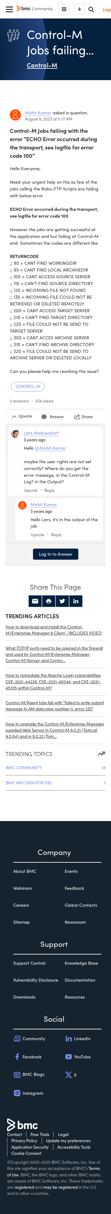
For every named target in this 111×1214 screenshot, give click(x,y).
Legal (63, 1134)
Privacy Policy (24, 1140)
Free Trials (40, 1134)
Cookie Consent (26, 1153)
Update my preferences (68, 1140)
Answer (57, 416)
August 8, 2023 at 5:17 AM (48, 119)
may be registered (60, 1187)
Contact (14, 1134)
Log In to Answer (55, 554)
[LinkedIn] (75, 601)
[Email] (35, 601)
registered (24, 1187)
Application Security (30, 1147)
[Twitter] (62, 601)
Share (87, 416)
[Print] (48, 601)
